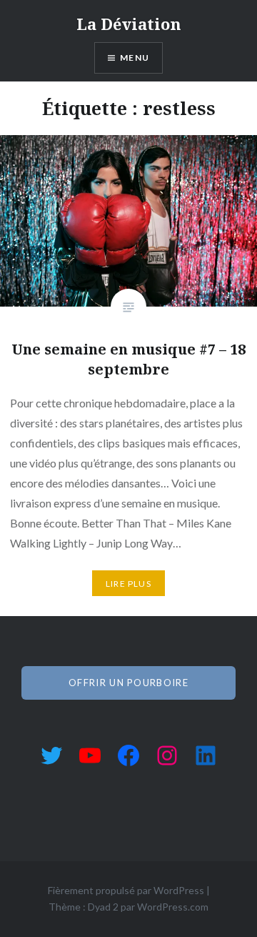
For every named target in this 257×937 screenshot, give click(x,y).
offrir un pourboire (128, 682)
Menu (134, 57)
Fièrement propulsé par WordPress (126, 890)
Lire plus (128, 583)
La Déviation (128, 23)
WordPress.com (172, 907)
